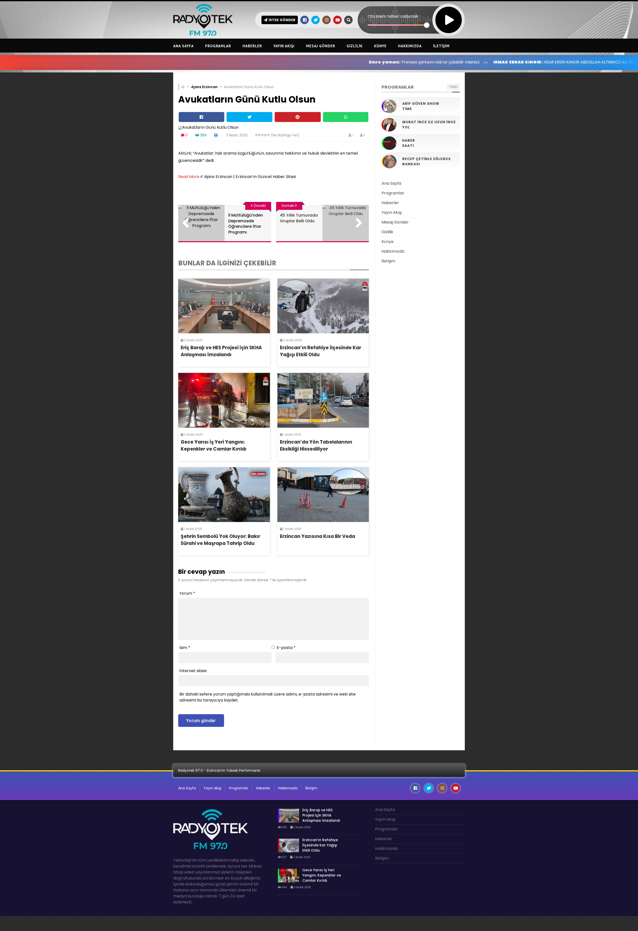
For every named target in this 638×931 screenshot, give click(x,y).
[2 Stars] (259, 134)
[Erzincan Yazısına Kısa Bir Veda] (323, 494)
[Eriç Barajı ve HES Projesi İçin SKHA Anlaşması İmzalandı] (224, 306)
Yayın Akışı (284, 46)
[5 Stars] (268, 134)
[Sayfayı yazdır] (216, 135)
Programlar (218, 46)
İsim (184, 647)
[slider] (397, 25)
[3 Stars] (262, 134)
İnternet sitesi (192, 671)
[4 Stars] (265, 134)
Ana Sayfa (183, 46)
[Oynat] (448, 13)
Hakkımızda (410, 46)
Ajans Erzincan (204, 86)
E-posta (286, 647)
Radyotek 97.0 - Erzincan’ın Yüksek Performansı (219, 770)
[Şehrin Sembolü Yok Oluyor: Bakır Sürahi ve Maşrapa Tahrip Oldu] (224, 494)
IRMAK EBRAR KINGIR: (455, 62)
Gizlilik (355, 46)
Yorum (187, 593)
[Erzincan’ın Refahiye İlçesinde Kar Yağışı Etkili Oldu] (323, 306)
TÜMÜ (453, 87)
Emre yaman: (322, 62)
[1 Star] (256, 134)
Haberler (252, 46)
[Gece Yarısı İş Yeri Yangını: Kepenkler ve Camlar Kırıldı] (224, 400)
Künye (380, 46)
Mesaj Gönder (320, 46)
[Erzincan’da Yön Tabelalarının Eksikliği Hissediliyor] (323, 400)
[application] (411, 11)
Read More (188, 176)
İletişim (441, 46)
